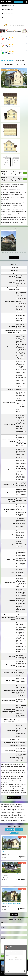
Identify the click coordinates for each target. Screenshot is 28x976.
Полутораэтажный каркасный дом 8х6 (11, 903)
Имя (2, 922)
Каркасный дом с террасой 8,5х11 (10, 873)
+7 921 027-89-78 (6, 2)
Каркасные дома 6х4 (10, 829)
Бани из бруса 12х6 (14, 832)
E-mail (2, 933)
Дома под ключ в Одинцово (16, 25)
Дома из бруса (14, 914)
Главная (3, 60)
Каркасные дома (10, 60)
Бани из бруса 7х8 (18, 829)
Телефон (3, 927)
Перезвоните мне (18, 1)
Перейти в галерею (14, 257)
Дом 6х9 (4, 851)
